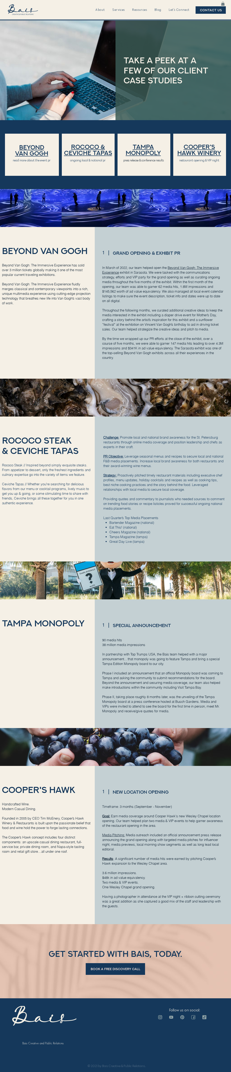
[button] (100, 10)
